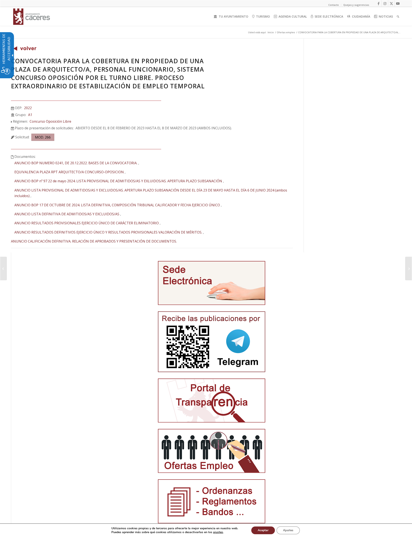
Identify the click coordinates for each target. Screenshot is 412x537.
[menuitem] (231, 16)
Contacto (333, 4)
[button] (3, 268)
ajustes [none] (218, 532)
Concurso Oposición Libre (50, 121)
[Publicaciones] (211, 501)
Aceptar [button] (263, 530)
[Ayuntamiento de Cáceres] (31, 16)
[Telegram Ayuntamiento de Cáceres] (211, 341)
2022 (28, 108)
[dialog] (206, 530)
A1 (30, 114)
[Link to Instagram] (385, 3)
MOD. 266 (43, 137)
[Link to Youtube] (398, 3)
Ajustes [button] (288, 530)
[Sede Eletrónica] (211, 283)
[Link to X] (391, 3)
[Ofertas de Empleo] (25, 49)
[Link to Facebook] (378, 3)
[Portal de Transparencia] (211, 400)
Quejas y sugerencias (356, 4)
